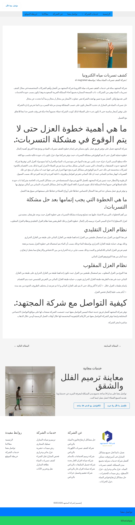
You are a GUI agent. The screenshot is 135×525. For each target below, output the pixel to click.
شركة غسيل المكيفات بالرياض (81, 464)
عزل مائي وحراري (44, 452)
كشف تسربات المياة (45, 460)
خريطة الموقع (31, 13)
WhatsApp (126, 520)
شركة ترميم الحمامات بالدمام (81, 456)
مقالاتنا (45, 13)
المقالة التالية (21, 345)
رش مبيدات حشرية (45, 448)
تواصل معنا (72, 13)
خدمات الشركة (91, 13)
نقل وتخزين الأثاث (44, 468)
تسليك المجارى (43, 443)
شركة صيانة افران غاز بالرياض (81, 468)
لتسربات (122, 173)
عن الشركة (58, 13)
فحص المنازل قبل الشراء (47, 456)
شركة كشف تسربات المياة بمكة (111, 80)
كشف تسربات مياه (90, 88)
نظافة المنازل (42, 464)
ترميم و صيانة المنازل (45, 439)
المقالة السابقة (112, 345)
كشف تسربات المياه (53, 148)
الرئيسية (106, 13)
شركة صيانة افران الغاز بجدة (80, 460)
